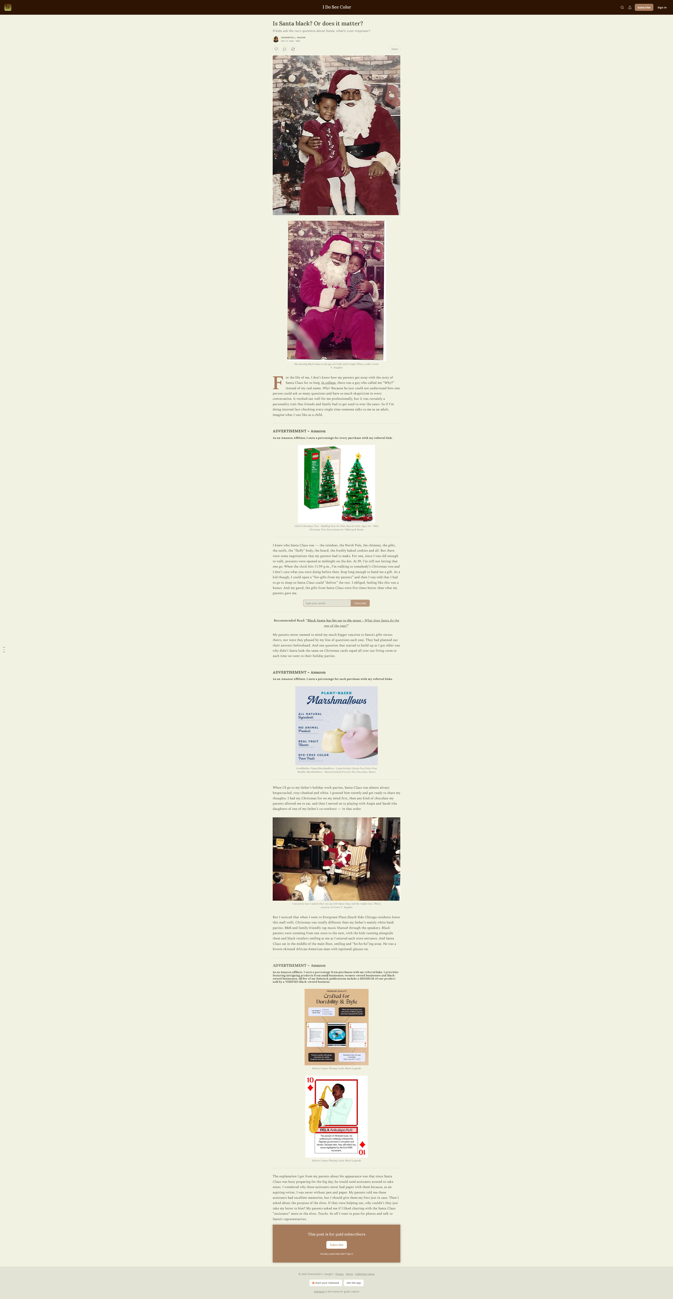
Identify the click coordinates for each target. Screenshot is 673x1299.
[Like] (276, 49)
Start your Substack (327, 1282)
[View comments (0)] (284, 49)
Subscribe (644, 7)
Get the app (354, 1282)
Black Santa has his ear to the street (334, 620)
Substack (319, 1291)
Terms (349, 1274)
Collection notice (365, 1274)
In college (328, 382)
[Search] (622, 7)
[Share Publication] (629, 7)
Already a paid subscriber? (336, 1253)
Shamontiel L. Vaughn (293, 37)
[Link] (268, 431)
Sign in (662, 7)
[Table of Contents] (3, 649)
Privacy (339, 1274)
